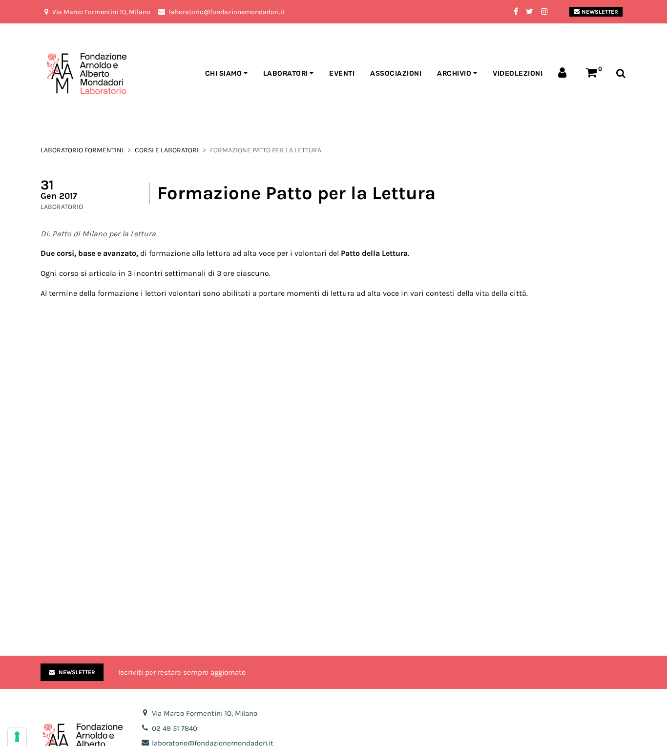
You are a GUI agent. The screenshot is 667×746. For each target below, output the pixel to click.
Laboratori (285, 73)
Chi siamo (223, 73)
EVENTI (341, 73)
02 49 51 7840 (174, 728)
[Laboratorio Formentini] (62, 74)
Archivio (454, 73)
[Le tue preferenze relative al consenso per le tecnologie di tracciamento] (17, 736)
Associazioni (395, 73)
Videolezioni (517, 73)
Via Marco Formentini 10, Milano (204, 713)
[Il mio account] (564, 73)
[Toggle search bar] (620, 74)
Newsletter (600, 11)
